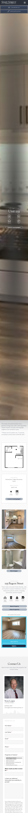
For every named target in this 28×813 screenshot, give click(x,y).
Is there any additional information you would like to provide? (13, 780)
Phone (7, 747)
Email (7, 739)
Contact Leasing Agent (14, 227)
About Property (14, 606)
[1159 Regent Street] (14, 759)
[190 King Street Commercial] (14, 762)
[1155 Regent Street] (14, 758)
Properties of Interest (11, 755)
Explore (14, 646)
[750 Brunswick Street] (14, 765)
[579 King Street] (14, 764)
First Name (8, 725)
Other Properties (14, 609)
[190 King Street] (14, 761)
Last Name (8, 732)
